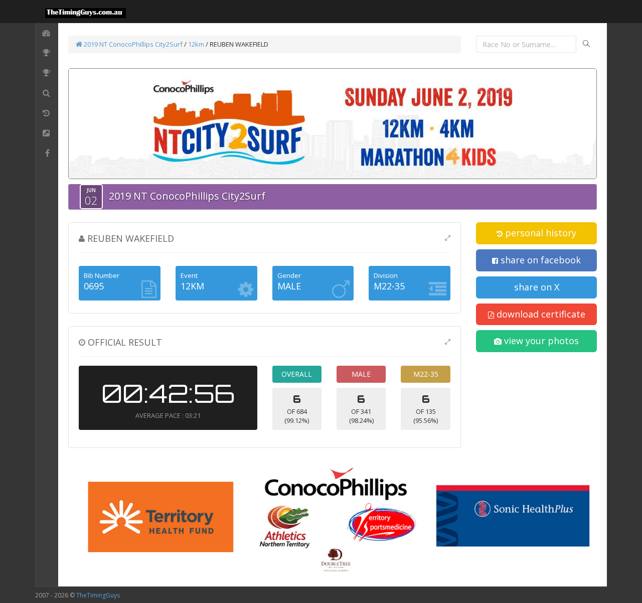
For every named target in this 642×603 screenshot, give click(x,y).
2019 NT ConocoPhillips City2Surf (132, 44)
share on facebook (539, 260)
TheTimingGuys (98, 595)
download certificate (539, 314)
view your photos (540, 341)
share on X (536, 287)
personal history (539, 233)
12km (197, 44)
